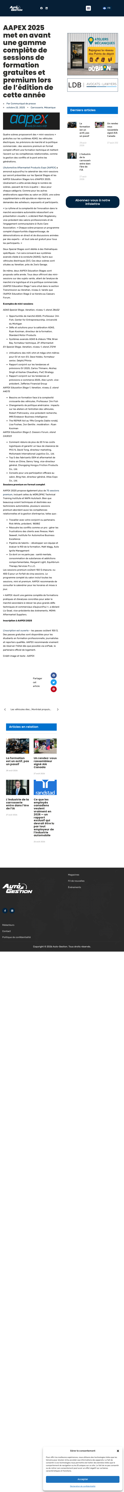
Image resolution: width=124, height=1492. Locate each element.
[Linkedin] (46, 8)
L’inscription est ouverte (16, 630)
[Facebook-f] (5, 910)
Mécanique (49, 107)
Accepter (83, 1479)
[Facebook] (41, 8)
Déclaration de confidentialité (82, 1486)
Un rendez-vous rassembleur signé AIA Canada (45, 762)
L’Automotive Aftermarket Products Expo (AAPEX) (30, 167)
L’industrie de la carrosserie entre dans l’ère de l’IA (17, 804)
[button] (117, 1450)
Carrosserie (37, 107)
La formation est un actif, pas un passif (17, 761)
